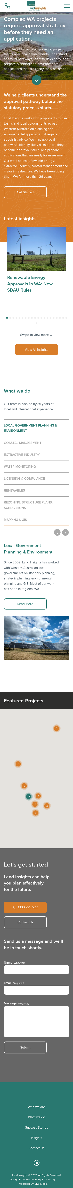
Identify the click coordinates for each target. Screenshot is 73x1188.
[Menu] (67, 6)
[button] (38, 796)
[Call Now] (8, 6)
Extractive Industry (22, 454)
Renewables (14, 490)
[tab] (7, 318)
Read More (25, 604)
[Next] (65, 532)
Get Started (25, 192)
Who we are (36, 1107)
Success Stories (36, 1127)
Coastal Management (22, 442)
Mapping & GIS (15, 519)
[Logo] (36, 1092)
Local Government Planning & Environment (30, 428)
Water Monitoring (20, 466)
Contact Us (25, 922)
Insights (36, 1137)
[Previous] (57, 532)
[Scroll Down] (36, 80)
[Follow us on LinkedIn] (37, 1164)
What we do (36, 1117)
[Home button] (36, 6)
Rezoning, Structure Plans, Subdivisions (28, 505)
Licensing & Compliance (24, 478)
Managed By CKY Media (33, 1184)
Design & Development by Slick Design (33, 1179)
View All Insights (36, 349)
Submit (25, 1047)
